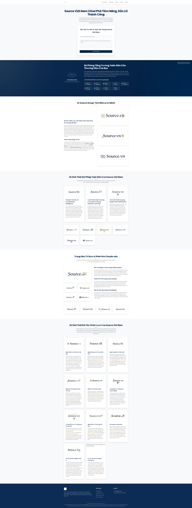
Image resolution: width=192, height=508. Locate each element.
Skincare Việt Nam (73, 361)
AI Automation (69, 435)
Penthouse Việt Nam (114, 430)
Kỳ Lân (71, 473)
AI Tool (91, 506)
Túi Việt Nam (72, 397)
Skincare (67, 365)
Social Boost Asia (108, 71)
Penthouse (112, 436)
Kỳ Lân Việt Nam (69, 468)
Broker (102, 473)
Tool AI (105, 506)
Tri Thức (116, 2)
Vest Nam (90, 398)
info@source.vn (119, 491)
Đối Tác (121, 2)
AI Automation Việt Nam (70, 432)
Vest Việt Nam (101, 394)
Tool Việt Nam (86, 504)
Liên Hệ (126, 2)
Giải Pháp (111, 2)
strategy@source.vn (100, 21)
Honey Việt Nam (99, 360)
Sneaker (92, 435)
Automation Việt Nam (117, 397)
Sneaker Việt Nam (91, 432)
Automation (112, 400)
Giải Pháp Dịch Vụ (99, 493)
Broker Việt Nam (97, 464)
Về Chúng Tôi (104, 2)
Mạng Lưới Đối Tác (99, 497)
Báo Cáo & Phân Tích (100, 495)
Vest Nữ (97, 398)
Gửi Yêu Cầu (96, 51)
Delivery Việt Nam (121, 360)
